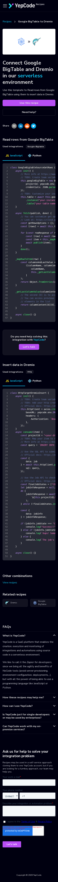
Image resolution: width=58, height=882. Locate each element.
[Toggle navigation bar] (5, 5)
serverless (30, 75)
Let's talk (29, 347)
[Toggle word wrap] (45, 167)
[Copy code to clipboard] (51, 167)
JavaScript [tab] (16, 155)
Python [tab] (37, 155)
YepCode (38, 340)
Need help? (29, 112)
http (29, 372)
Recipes (7, 21)
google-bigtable (35, 146)
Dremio (13, 602)
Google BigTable (42, 603)
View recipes (10, 582)
